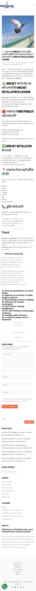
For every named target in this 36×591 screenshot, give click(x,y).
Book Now (18, 565)
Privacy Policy (18, 563)
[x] (18, 587)
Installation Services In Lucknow (13, 516)
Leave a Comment (8, 63)
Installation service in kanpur (11, 510)
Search (4, 419)
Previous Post (18, 332)
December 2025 (7, 488)
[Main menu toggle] (34, 5)
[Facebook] (21, 587)
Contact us (18, 572)
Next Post (18, 337)
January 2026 (6, 485)
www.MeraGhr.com (16, 219)
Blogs (17, 63)
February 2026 (7, 482)
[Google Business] (23, 587)
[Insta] (12, 587)
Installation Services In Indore (12, 513)
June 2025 (5, 494)
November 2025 (7, 491)
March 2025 (6, 497)
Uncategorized (7, 519)
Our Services (18, 569)
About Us (18, 567)
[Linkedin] (15, 587)
